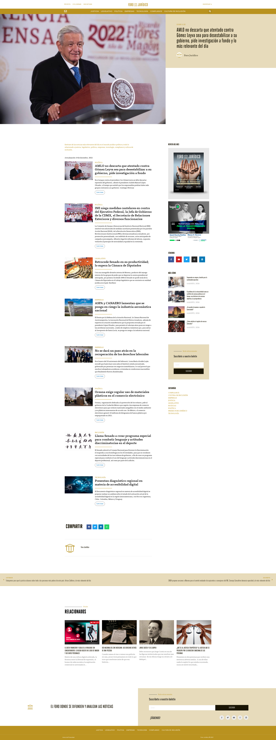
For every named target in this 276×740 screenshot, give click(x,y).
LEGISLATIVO (100, 259)
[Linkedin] (202, 259)
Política (118, 11)
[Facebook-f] (171, 259)
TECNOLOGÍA (100, 477)
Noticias (172, 406)
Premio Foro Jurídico (177, 411)
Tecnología (142, 11)
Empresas (129, 11)
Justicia (95, 11)
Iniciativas (87, 4)
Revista (67, 4)
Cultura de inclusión (174, 11)
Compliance (156, 11)
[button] (210, 11)
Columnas (77, 4)
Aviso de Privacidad (68, 737)
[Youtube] (179, 259)
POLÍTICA (99, 162)
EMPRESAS (99, 300)
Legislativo (106, 11)
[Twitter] (187, 259)
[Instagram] (194, 259)
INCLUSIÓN (99, 432)
